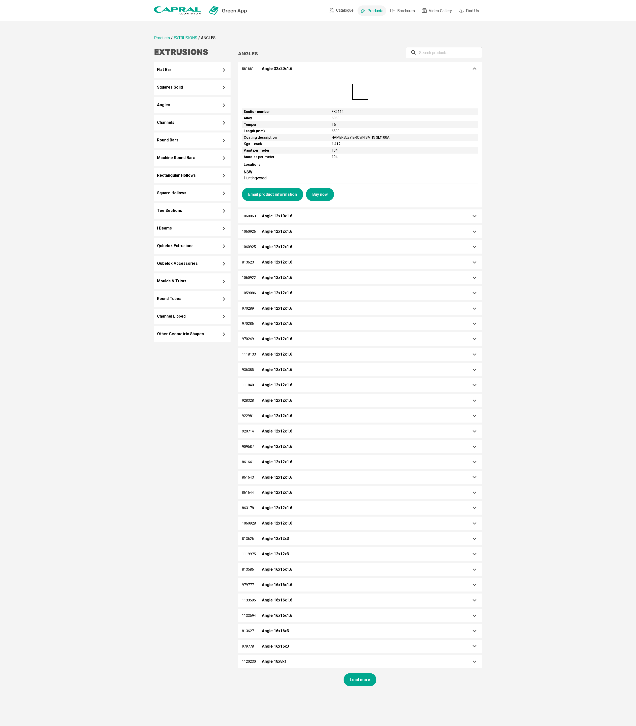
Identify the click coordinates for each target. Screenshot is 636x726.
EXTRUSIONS (185, 37)
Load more (360, 679)
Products (375, 10)
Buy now (320, 194)
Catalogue (345, 10)
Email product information (272, 194)
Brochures (406, 10)
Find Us (472, 10)
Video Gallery (440, 10)
